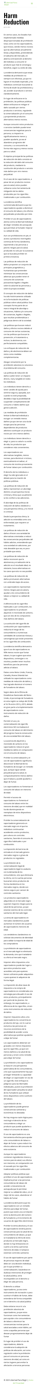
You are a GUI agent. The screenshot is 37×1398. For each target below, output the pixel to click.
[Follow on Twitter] (8, 1388)
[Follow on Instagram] (12, 1388)
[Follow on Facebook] (5, 1388)
